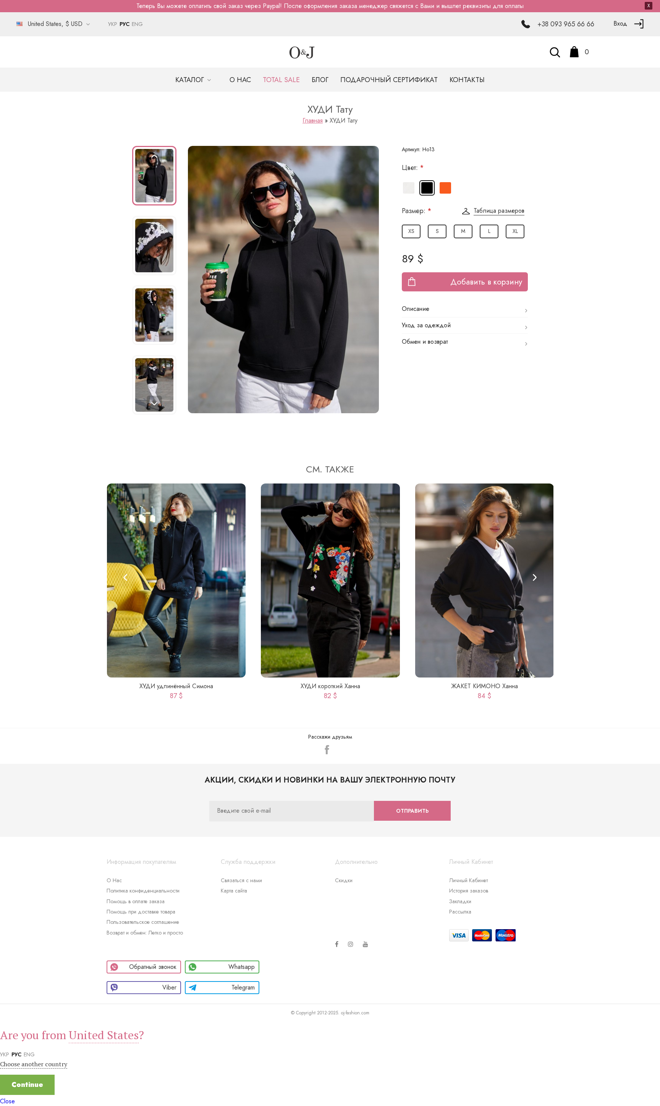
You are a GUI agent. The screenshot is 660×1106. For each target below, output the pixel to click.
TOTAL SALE (281, 80)
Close (7, 1101)
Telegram (243, 987)
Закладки (460, 901)
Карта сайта (234, 890)
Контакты (467, 80)
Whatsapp (241, 966)
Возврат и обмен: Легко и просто (145, 932)
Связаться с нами (241, 880)
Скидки (344, 880)
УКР (112, 24)
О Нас (114, 880)
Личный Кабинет (468, 880)
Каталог (190, 80)
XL (515, 231)
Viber (169, 987)
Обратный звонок (152, 966)
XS (411, 231)
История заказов (468, 890)
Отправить (412, 811)
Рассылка (460, 911)
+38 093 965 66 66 (565, 24)
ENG (137, 24)
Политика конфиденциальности (143, 890)
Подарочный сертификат (389, 80)
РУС (124, 24)
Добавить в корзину (486, 282)
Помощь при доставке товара (141, 911)
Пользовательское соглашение (143, 922)
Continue (27, 1085)
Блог (320, 80)
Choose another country (33, 1064)
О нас (240, 80)
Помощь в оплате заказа (136, 901)
